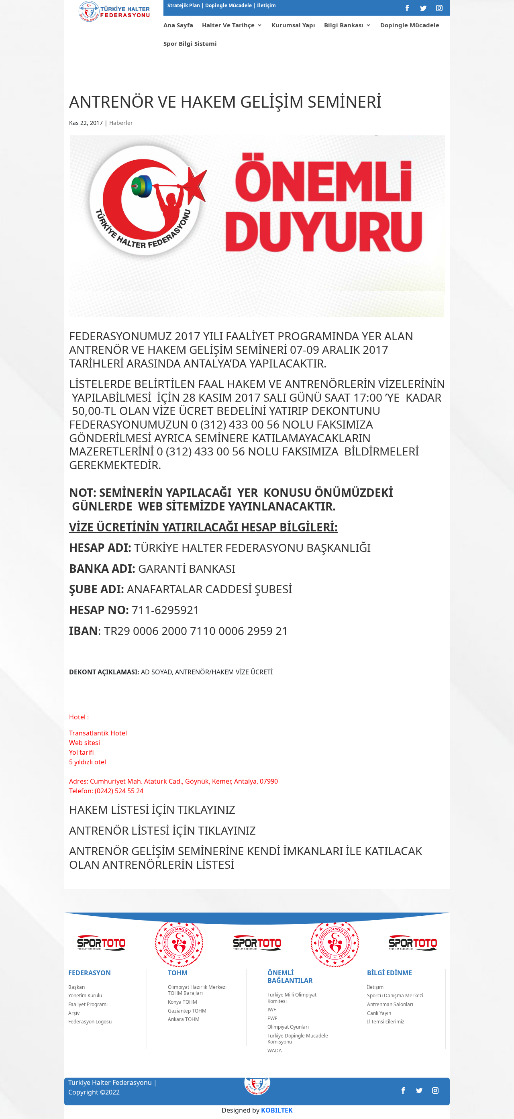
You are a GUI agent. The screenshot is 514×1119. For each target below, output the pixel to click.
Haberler (121, 123)
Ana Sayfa (178, 25)
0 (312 (207, 424)
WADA (274, 1050)
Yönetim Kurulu (85, 995)
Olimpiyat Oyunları (288, 1026)
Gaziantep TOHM (187, 1010)
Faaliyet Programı (88, 1004)
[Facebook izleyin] (407, 8)
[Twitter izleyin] (423, 8)
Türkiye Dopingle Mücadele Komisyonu (297, 1038)
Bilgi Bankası (343, 25)
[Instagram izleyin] (439, 8)
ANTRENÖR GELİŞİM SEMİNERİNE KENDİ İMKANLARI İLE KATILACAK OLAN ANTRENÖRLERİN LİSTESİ (245, 857)
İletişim (266, 5)
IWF (271, 1009)
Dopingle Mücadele (228, 5)
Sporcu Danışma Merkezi (395, 995)
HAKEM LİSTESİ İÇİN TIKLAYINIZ (152, 809)
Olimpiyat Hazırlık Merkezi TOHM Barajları (197, 990)
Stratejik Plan (184, 5)
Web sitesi (84, 742)
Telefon (80, 790)
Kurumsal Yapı (293, 25)
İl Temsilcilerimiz (385, 1021)
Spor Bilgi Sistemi (190, 43)
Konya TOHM (182, 1002)
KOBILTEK (277, 1110)
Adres (78, 781)
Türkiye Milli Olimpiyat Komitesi (291, 998)
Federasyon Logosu (90, 1021)
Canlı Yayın (379, 1013)
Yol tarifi (81, 752)
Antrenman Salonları (390, 1004)
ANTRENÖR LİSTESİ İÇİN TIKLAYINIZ (162, 830)
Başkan (76, 987)
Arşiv (74, 1013)
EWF (272, 1018)
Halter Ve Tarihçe (228, 25)
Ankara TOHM (184, 1019)
